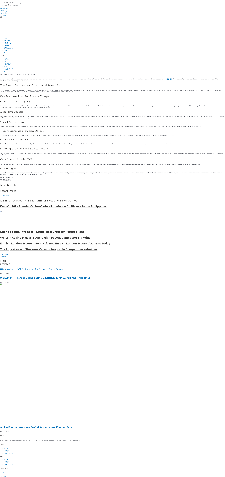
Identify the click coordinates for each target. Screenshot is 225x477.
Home (6, 448)
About (6, 452)
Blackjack (7, 40)
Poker (6, 50)
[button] (112, 55)
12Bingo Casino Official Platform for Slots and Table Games (38, 200)
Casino (6, 42)
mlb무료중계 (168, 79)
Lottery (6, 47)
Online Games (8, 49)
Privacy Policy (8, 453)
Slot (5, 52)
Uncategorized (5, 195)
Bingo (5, 39)
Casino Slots (7, 44)
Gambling (7, 45)
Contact (6, 450)
